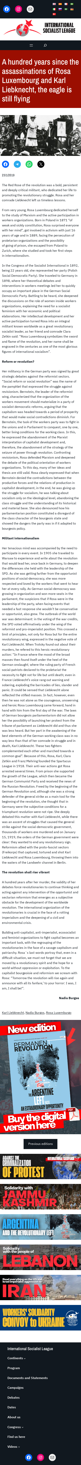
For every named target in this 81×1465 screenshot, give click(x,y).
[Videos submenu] (19, 1447)
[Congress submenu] (23, 1427)
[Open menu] (31, 45)
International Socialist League (30, 1348)
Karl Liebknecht (13, 1013)
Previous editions (40, 1144)
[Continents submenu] (25, 1358)
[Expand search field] (45, 45)
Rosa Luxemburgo (58, 1013)
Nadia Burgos (35, 1013)
